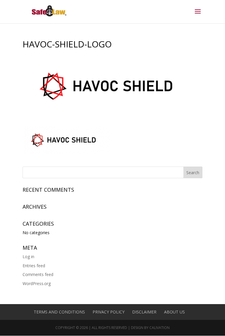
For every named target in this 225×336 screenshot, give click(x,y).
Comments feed (38, 274)
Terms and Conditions (59, 312)
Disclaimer (144, 312)
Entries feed (34, 265)
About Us (174, 312)
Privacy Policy (109, 312)
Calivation (159, 327)
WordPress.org (37, 283)
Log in (28, 256)
